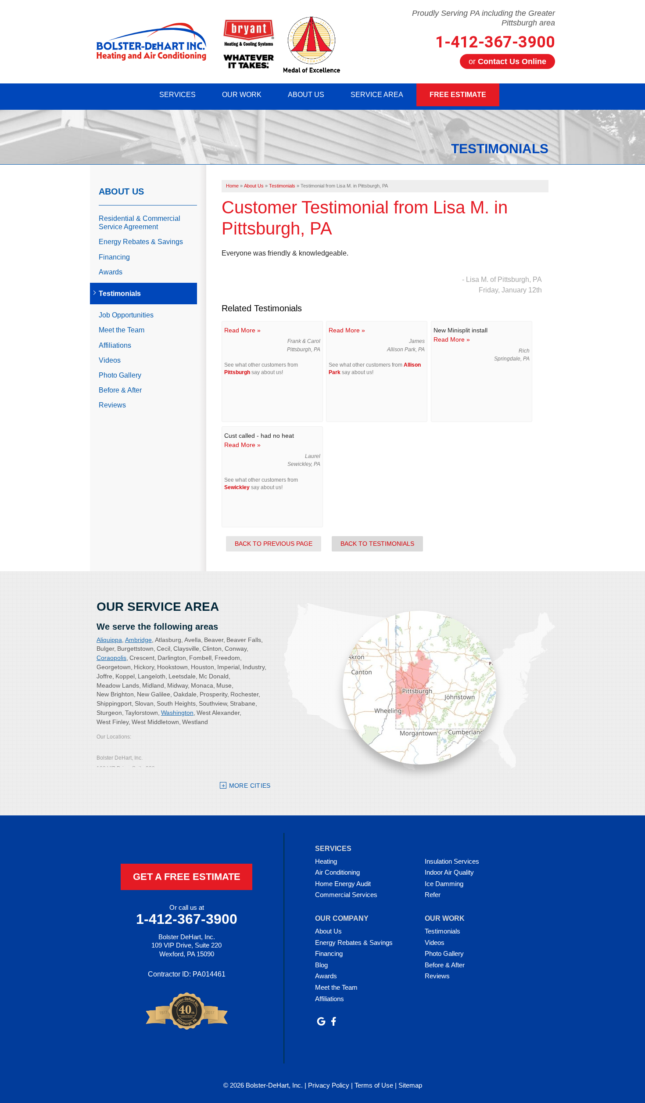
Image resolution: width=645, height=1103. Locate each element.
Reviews (112, 405)
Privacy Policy (328, 1085)
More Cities (250, 785)
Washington (177, 712)
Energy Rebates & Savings (141, 241)
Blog (321, 965)
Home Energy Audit (343, 883)
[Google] (321, 1021)
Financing (114, 257)
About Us (121, 191)
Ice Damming (444, 883)
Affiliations (115, 345)
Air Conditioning (337, 872)
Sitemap (410, 1085)
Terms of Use (374, 1085)
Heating (326, 861)
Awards (110, 272)
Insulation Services (452, 861)
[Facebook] (333, 1021)
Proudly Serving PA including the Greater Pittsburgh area (483, 18)
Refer (433, 894)
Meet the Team (121, 330)
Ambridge (138, 639)
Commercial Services (346, 894)
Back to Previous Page (273, 543)
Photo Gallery (120, 375)
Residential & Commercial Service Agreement (139, 223)
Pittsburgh (237, 372)
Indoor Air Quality (449, 872)
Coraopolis (111, 657)
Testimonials (120, 293)
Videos (110, 360)
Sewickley (237, 487)
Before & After (120, 390)
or (507, 61)
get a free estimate (186, 876)
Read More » (242, 330)
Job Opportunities (126, 315)
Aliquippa (109, 639)
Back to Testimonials (377, 543)
